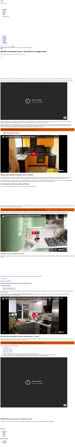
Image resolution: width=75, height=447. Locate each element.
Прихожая (5, 42)
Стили (4, 11)
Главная (2, 47)
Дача (4, 13)
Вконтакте (5, 441)
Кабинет (4, 40)
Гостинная (5, 37)
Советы (4, 12)
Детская (4, 39)
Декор (4, 14)
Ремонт (4, 10)
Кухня (4, 41)
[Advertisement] (37, 26)
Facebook (4, 440)
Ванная (4, 36)
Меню (2, 1)
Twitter (4, 442)
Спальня (4, 43)
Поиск (13, 46)
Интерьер (5, 9)
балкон (15, 122)
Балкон (4, 35)
